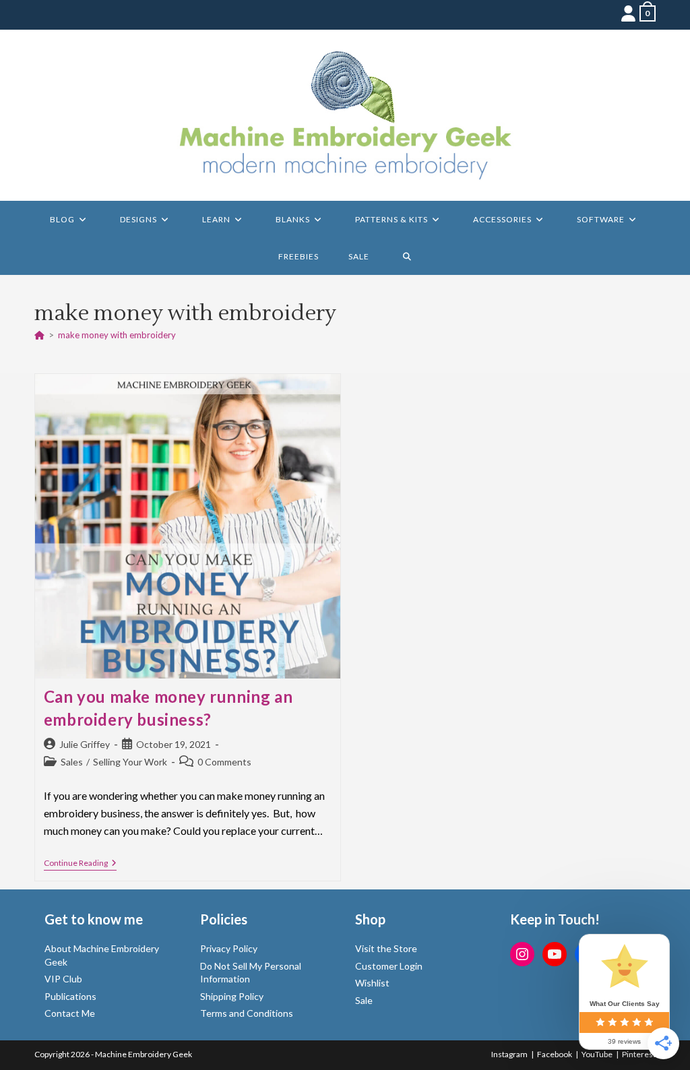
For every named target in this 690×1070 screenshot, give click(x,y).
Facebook (554, 1054)
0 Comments (224, 761)
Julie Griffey (84, 744)
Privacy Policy (228, 948)
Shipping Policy (231, 996)
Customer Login (388, 966)
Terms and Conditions (246, 1013)
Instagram (509, 1054)
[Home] (39, 334)
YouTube (597, 1054)
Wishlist (372, 982)
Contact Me (69, 1013)
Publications (70, 996)
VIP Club (63, 978)
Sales (72, 761)
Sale (364, 1000)
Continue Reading (80, 864)
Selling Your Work (130, 761)
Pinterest (639, 1054)
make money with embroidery (117, 334)
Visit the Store (386, 948)
